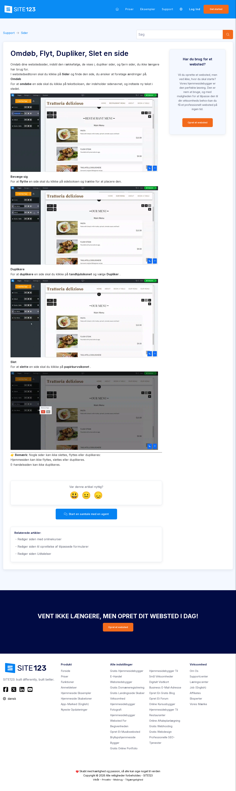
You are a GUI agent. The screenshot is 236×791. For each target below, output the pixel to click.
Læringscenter (199, 682)
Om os (194, 671)
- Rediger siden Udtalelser (32, 554)
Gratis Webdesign (160, 731)
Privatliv (106, 779)
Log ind (194, 9)
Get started (216, 9)
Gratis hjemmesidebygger (126, 671)
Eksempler (147, 9)
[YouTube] (30, 689)
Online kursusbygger (162, 704)
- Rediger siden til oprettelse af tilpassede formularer (51, 546)
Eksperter (196, 698)
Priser (129, 9)
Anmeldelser (69, 687)
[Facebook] (6, 689)
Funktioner (67, 682)
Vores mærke (198, 704)
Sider (24, 33)
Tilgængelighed (134, 779)
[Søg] (228, 34)
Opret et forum (158, 698)
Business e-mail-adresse (165, 687)
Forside (65, 671)
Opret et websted (197, 122)
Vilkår (96, 779)
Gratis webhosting (160, 726)
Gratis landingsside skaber (127, 693)
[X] (14, 689)
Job (198, 687)
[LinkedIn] (22, 689)
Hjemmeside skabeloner (76, 698)
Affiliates (195, 693)
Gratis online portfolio (124, 748)
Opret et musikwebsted (125, 731)
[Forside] (117, 9)
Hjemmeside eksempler (76, 693)
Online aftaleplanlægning (164, 720)
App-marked (75, 704)
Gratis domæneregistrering (127, 687)
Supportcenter (199, 676)
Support (167, 9)
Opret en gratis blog (162, 693)
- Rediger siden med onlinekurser (38, 539)
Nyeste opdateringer (74, 709)
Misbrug (118, 779)
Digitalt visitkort (159, 682)
